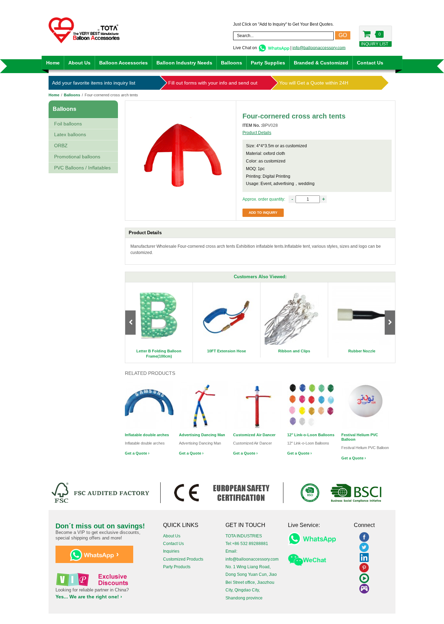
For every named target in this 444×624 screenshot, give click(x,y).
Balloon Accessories (123, 62)
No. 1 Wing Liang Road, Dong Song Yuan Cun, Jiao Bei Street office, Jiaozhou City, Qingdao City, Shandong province (251, 582)
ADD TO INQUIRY (263, 212)
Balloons (231, 62)
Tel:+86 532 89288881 (246, 543)
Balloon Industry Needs (184, 62)
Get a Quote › (137, 453)
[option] (159, 322)
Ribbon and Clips (294, 351)
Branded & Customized (321, 62)
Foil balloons (68, 123)
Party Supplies (268, 62)
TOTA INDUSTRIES (243, 536)
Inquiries (171, 551)
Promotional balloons (77, 156)
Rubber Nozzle (361, 351)
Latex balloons (70, 134)
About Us (79, 62)
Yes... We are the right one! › (89, 596)
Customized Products (183, 559)
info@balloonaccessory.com (318, 47)
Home (53, 62)
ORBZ (61, 145)
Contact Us (370, 62)
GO (343, 35)
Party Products (176, 566)
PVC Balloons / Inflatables (82, 167)
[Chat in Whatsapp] (273, 47)
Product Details (256, 132)
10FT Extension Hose (226, 351)
